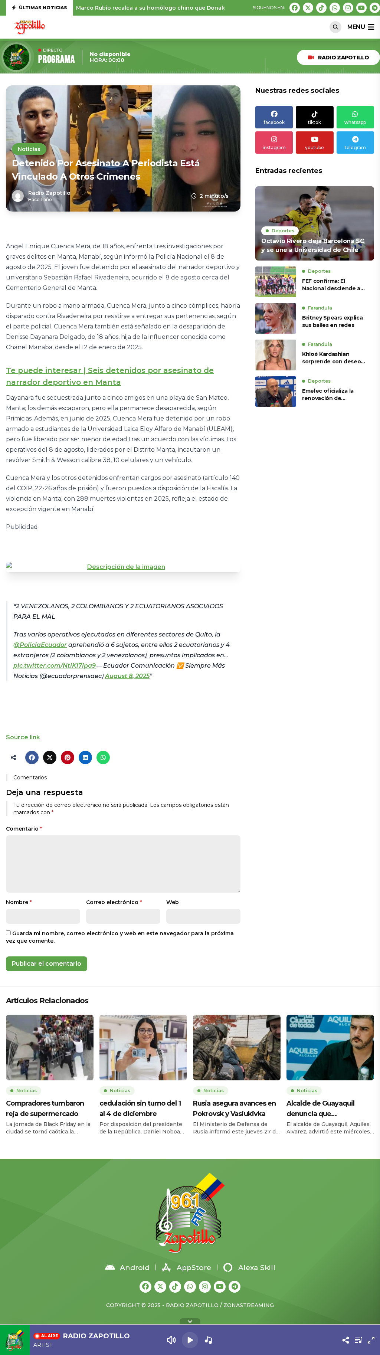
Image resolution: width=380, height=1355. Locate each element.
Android (135, 1267)
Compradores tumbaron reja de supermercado (45, 1108)
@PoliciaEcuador (40, 644)
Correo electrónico (114, 902)
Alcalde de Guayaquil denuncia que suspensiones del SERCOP (328, 1109)
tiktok (314, 122)
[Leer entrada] (314, 223)
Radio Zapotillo (343, 57)
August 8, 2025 (127, 676)
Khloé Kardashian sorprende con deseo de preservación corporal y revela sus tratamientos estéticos (333, 358)
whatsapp (355, 122)
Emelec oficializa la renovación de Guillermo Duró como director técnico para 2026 (331, 394)
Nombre (19, 902)
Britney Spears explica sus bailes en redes (332, 321)
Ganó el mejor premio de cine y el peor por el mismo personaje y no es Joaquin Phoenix (197, 7)
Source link (23, 737)
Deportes (283, 230)
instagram (274, 147)
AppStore (194, 1267)
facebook (274, 122)
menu (356, 26)
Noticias (29, 149)
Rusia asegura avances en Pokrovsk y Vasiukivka (234, 1108)
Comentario (24, 828)
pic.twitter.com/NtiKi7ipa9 (54, 665)
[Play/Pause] (190, 1340)
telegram (355, 147)
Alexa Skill (256, 1267)
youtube (314, 147)
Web (172, 902)
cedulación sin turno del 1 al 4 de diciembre (140, 1108)
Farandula (320, 308)
